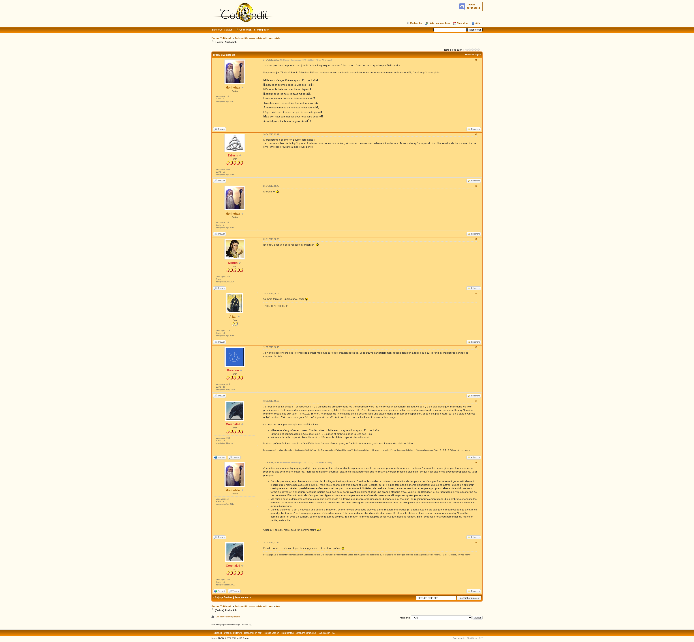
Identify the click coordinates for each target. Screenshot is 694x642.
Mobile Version (271, 633)
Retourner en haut (253, 633)
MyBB (221, 638)
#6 (476, 347)
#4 (476, 239)
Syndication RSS (327, 633)
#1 (476, 60)
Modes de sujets (473, 54)
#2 (476, 134)
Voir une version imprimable (228, 617)
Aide (477, 23)
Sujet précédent (223, 597)
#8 (476, 462)
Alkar (233, 316)
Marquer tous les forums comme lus (298, 633)
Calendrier (462, 23)
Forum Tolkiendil (221, 38)
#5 (476, 293)
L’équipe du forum (233, 633)
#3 (476, 186)
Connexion (245, 29)
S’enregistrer (261, 29)
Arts (277, 38)
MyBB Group (243, 638)
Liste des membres (439, 23)
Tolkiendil (217, 633)
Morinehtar (233, 87)
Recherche (416, 23)
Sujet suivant (242, 597)
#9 (476, 542)
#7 (476, 401)
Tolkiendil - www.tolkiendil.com (254, 38)
